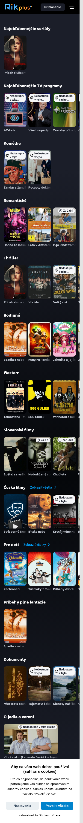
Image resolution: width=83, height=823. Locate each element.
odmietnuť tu (28, 815)
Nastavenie (22, 806)
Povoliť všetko (57, 806)
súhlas (40, 784)
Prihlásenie (52, 7)
